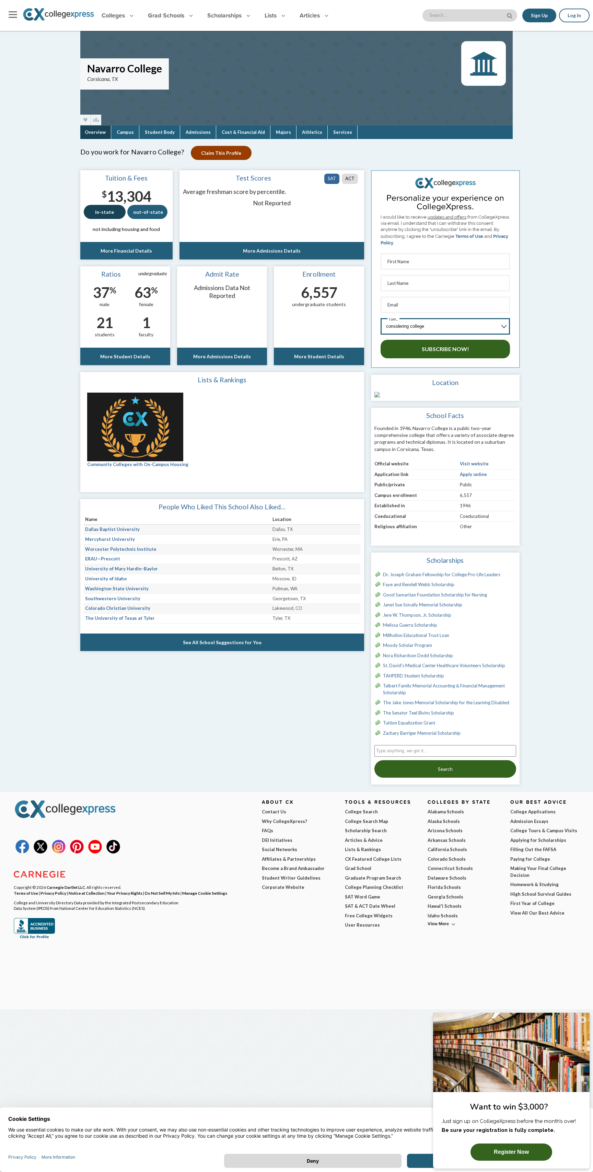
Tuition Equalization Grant (409, 723)
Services (342, 132)
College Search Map (366, 821)
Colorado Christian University (117, 608)
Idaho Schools (443, 915)
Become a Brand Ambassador (293, 868)
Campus (125, 132)
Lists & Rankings (363, 849)
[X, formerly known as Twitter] (40, 851)
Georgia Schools (445, 897)
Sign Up (539, 15)
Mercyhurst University (110, 539)
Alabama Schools (446, 811)
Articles (311, 15)
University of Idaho (106, 578)
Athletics (312, 132)
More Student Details (125, 356)
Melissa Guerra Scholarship (410, 625)
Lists (271, 15)
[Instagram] (58, 851)
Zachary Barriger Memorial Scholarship (422, 733)
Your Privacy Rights (124, 893)
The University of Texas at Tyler (120, 618)
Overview (95, 132)
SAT (332, 178)
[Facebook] (22, 851)
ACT (349, 178)
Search (445, 769)
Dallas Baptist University (112, 529)
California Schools (447, 849)
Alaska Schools (444, 821)
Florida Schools (444, 887)
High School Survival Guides (540, 894)
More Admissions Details (272, 251)
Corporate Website (283, 887)
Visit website (474, 463)
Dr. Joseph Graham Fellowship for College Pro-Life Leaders (441, 574)
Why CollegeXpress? (284, 821)
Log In (574, 15)
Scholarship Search (366, 830)
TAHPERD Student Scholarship (413, 675)
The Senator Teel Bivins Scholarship (418, 713)
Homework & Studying (534, 884)
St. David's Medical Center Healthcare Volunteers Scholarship (444, 665)
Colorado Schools (447, 859)
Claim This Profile (221, 153)
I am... (393, 319)
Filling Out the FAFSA (533, 849)
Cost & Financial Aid (243, 132)
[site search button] (510, 15)
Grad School (358, 868)
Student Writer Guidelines (291, 878)
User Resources (362, 925)
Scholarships (225, 15)
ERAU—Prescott (102, 558)
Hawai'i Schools (445, 906)
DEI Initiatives (277, 840)
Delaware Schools (447, 878)
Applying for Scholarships (538, 840)
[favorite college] (85, 120)
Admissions (198, 132)
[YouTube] (95, 851)
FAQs (267, 830)
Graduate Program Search (373, 878)
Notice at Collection (87, 893)
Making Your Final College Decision (538, 872)
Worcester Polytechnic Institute (120, 549)
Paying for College (530, 859)
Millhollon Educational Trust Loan (416, 635)
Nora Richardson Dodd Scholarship (418, 655)
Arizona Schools (445, 830)
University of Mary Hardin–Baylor (121, 568)
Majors (283, 132)
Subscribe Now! (445, 349)
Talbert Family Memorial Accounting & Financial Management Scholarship (444, 689)
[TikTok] (113, 851)
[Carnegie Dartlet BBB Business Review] (34, 937)
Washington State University (117, 588)
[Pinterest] (76, 851)
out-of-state (148, 212)
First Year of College (532, 903)
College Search (361, 811)
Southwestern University (112, 598)
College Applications (533, 811)
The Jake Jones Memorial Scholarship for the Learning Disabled (446, 702)
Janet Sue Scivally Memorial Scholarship (422, 604)
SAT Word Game (362, 897)
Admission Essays (529, 821)
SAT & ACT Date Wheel (370, 906)
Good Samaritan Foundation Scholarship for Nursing (435, 594)
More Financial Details (126, 251)
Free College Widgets (369, 915)
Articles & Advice (364, 840)
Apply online (473, 474)
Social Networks (279, 849)
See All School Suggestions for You (222, 642)
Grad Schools (167, 15)
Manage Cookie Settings (204, 893)
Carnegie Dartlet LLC (66, 887)
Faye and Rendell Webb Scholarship (418, 584)
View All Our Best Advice (537, 913)
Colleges (113, 15)
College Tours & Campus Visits (543, 830)
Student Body (160, 132)
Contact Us (274, 811)
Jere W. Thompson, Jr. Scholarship (417, 615)
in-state (104, 212)
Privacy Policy (53, 893)
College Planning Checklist (374, 887)
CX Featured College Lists (373, 859)
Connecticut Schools (450, 868)
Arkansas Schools (447, 840)
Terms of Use (469, 236)
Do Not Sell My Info (162, 893)
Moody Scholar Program (407, 645)
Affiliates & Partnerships (289, 859)
